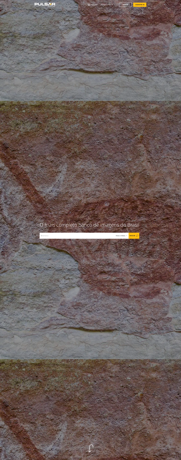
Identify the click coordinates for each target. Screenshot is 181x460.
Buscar (132, 236)
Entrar (125, 5)
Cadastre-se (139, 5)
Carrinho (94, 5)
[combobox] (77, 236)
